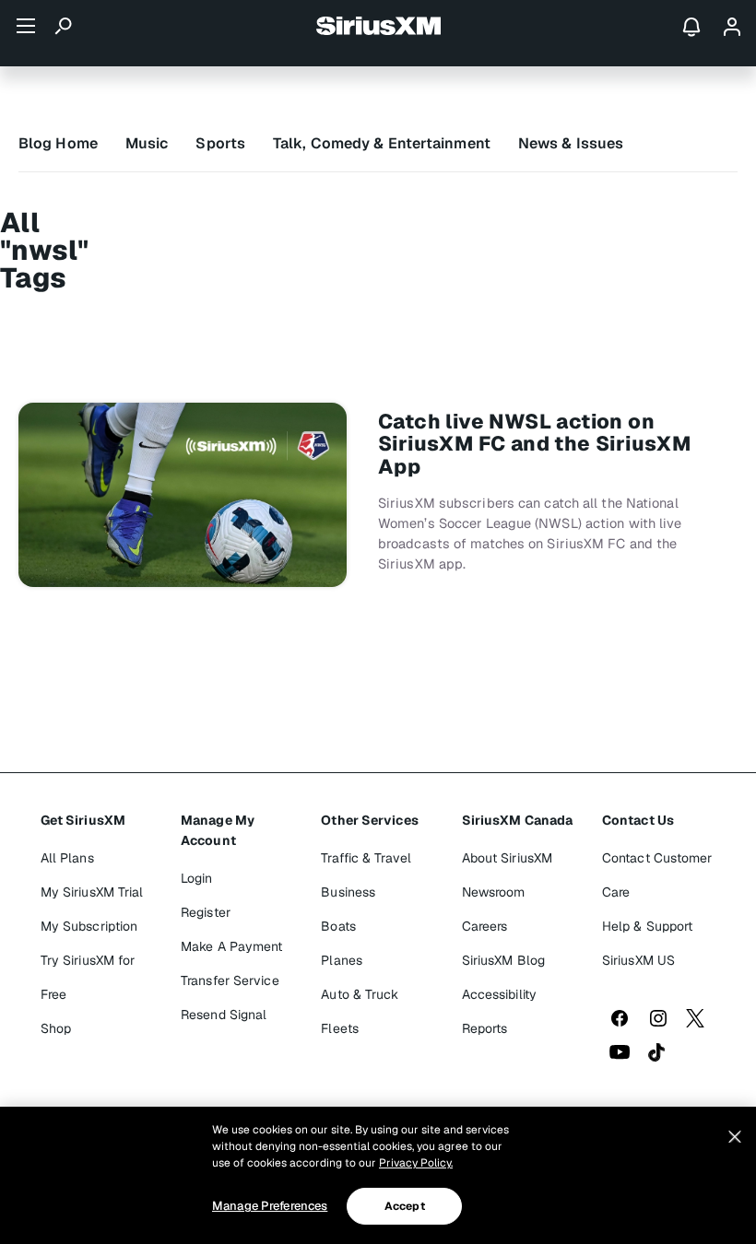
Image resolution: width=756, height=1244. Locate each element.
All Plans (67, 858)
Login (197, 878)
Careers (485, 926)
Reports (485, 1028)
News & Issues (570, 143)
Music (147, 143)
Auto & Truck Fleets (359, 1011)
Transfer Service (230, 980)
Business (348, 892)
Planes (341, 960)
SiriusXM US (638, 960)
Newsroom (494, 892)
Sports (220, 143)
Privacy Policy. (416, 1163)
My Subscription (89, 926)
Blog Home (58, 143)
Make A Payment (231, 946)
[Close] (734, 1137)
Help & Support (647, 926)
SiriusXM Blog (503, 960)
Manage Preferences (269, 1206)
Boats (338, 926)
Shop (56, 1028)
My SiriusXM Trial (92, 892)
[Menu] (26, 26)
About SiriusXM (507, 858)
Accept (404, 1206)
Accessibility (499, 994)
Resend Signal (223, 1014)
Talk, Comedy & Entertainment (381, 143)
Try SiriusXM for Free (88, 977)
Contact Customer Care (657, 875)
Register (205, 912)
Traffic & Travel (366, 858)
